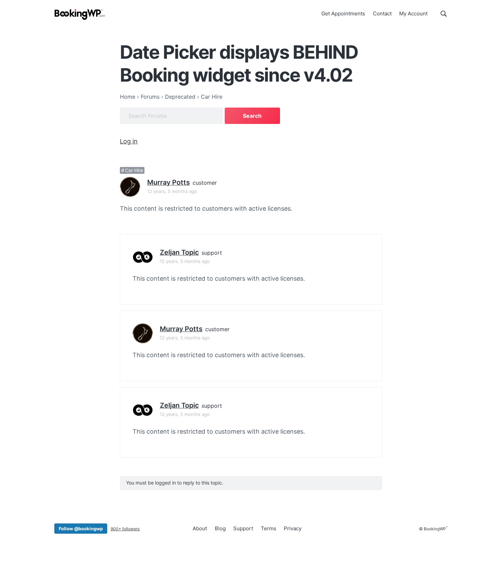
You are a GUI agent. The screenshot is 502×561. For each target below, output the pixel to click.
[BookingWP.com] (80, 14)
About (200, 528)
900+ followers (125, 528)
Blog (220, 528)
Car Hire (134, 170)
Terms (268, 528)
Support (243, 528)
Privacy (293, 528)
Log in (129, 141)
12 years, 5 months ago (172, 191)
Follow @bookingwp (81, 528)
